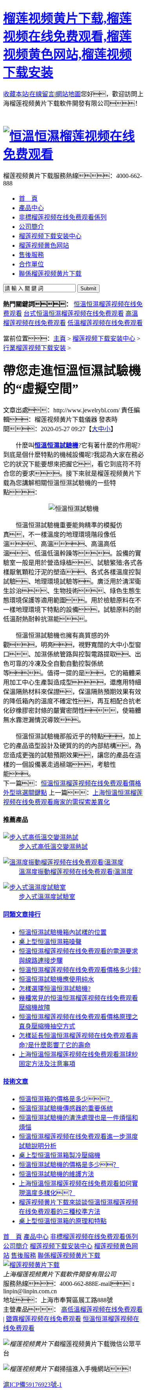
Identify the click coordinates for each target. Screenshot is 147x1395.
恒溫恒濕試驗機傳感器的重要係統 (66, 1108)
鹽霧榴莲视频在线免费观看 (43, 1319)
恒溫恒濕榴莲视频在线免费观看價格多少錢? (80, 970)
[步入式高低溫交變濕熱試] (40, 837)
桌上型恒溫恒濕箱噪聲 (50, 941)
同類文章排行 (22, 914)
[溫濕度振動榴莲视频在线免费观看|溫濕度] (63, 862)
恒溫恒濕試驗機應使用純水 (56, 979)
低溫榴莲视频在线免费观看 (105, 323)
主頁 (59, 338)
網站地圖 (68, 94)
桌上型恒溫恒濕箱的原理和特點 (63, 1221)
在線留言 (41, 94)
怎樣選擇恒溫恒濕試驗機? (55, 988)
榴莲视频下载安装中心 (104, 338)
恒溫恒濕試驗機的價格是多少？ (69, 1164)
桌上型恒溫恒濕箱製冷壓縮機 (59, 1155)
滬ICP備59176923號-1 (32, 1384)
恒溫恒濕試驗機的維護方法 (56, 1174)
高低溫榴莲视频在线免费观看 (102, 1309)
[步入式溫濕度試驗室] (34, 887)
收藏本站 (15, 94)
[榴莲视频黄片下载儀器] (31, 1265)
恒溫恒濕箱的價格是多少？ (66, 1099)
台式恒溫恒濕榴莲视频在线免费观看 (74, 313)
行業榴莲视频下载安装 (34, 348)
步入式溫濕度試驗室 (47, 896)
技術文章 (15, 1081)
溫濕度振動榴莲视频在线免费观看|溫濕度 (76, 871)
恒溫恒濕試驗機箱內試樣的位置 (63, 932)
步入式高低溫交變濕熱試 (53, 846)
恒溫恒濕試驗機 (56, 445)
